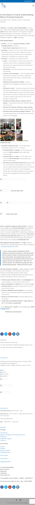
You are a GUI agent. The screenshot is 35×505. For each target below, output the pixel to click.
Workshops (3, 436)
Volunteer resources (17, 20)
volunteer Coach (6, 20)
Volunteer (2, 448)
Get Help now (3, 433)
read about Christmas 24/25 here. (9, 246)
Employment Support (5, 438)
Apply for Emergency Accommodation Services (12, 434)
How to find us (4, 455)
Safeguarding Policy (5, 461)
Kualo (26, 503)
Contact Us (3, 440)
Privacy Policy (3, 458)
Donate (2, 446)
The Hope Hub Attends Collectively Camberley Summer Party (16, 345)
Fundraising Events (5, 452)
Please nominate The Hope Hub (8, 342)
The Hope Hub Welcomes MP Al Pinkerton (11, 347)
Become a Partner (5, 450)
